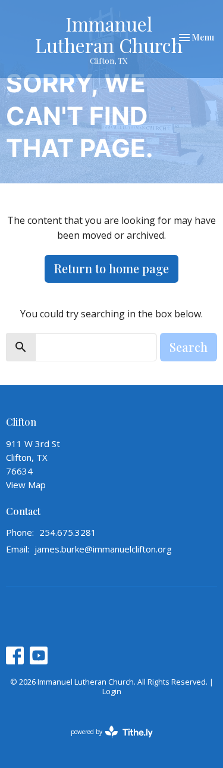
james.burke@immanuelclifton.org (103, 549)
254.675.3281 (67, 532)
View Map (26, 485)
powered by (105, 742)
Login (111, 691)
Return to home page (111, 268)
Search (188, 347)
